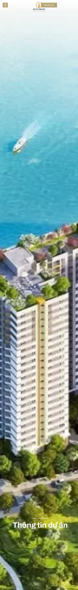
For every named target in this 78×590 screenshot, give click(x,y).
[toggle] (5, 5)
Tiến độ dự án (49, 5)
